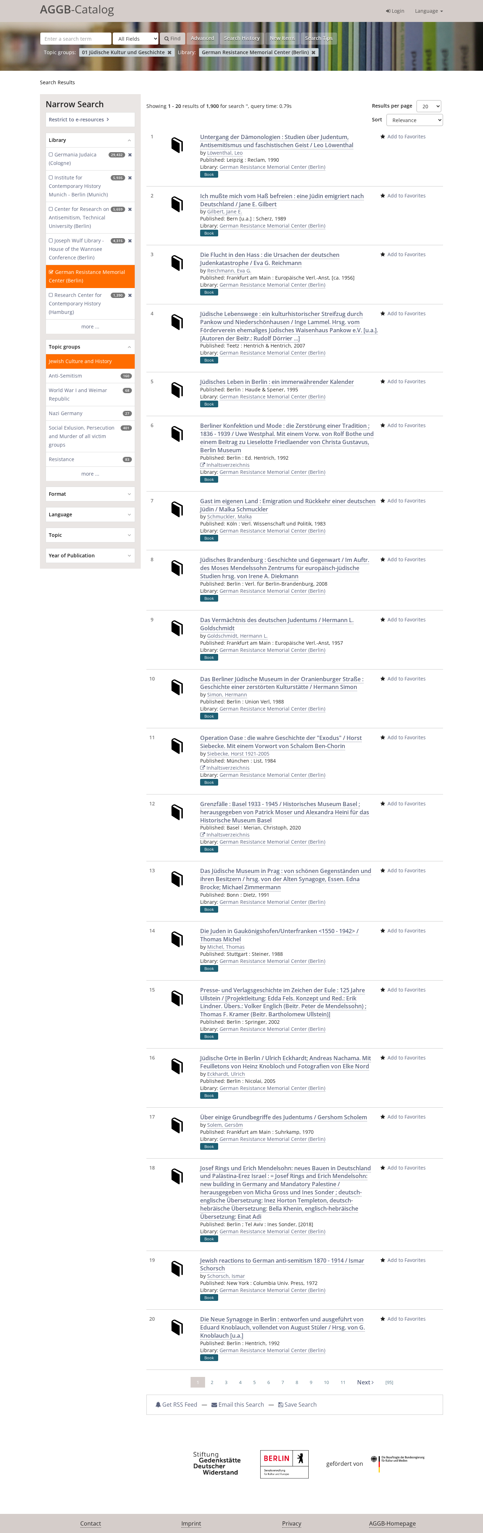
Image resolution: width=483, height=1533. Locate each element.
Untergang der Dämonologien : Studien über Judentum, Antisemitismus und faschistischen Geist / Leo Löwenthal (276, 141)
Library (57, 140)
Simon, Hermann (227, 694)
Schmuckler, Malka (229, 516)
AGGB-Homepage (392, 1523)
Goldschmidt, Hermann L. (237, 635)
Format (57, 493)
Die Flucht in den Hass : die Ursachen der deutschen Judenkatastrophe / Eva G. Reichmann (269, 259)
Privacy (291, 1523)
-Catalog (77, 9)
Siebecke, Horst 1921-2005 (238, 753)
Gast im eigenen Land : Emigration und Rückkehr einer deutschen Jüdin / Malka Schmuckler (288, 505)
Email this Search (241, 1404)
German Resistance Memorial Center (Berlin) (272, 166)
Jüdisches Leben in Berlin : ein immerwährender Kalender (277, 382)
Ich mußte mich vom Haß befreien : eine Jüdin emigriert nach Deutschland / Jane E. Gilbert (282, 200)
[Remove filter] (169, 52)
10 (326, 1382)
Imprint (191, 1523)
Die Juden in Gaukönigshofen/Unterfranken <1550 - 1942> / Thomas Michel (279, 935)
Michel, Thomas (226, 946)
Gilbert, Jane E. (224, 211)
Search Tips (319, 38)
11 (343, 1382)
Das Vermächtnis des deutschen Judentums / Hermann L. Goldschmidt (277, 624)
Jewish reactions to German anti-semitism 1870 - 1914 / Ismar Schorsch (282, 1265)
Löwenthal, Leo (225, 152)
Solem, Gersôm (225, 1124)
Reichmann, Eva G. (229, 270)
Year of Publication (72, 555)
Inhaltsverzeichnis (227, 464)
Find (175, 38)
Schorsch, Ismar (226, 1276)
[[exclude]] (128, 158)
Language (427, 10)
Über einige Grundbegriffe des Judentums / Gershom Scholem (283, 1117)
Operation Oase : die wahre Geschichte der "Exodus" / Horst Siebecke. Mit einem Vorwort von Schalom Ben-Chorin (281, 742)
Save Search (300, 1404)
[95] (389, 1382)
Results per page (392, 105)
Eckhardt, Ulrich (226, 1073)
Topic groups (64, 346)
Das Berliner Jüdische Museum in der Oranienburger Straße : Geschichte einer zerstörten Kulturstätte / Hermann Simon (281, 683)
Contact (90, 1523)
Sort (377, 119)
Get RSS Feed (179, 1404)
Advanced (202, 38)
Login (397, 10)
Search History (242, 38)
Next (364, 1382)
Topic (55, 535)
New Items (282, 38)
